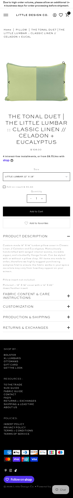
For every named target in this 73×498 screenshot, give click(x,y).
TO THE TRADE (13, 384)
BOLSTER (10, 355)
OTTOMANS (11, 361)
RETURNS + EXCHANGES (20, 400)
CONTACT (10, 394)
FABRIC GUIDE (13, 391)
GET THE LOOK (13, 367)
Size (36, 169)
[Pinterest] (6, 471)
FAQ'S (7, 397)
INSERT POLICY (14, 424)
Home (7, 29)
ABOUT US (10, 407)
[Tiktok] (16, 471)
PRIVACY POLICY (15, 427)
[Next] (64, 82)
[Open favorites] (61, 15)
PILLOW (21, 29)
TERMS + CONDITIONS (18, 430)
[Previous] (9, 82)
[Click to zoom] (64, 63)
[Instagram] (10, 471)
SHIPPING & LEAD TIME (19, 404)
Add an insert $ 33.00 (19, 187)
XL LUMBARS (12, 358)
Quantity (36, 191)
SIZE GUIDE (11, 388)
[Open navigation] (6, 15)
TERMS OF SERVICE (17, 434)
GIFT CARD (11, 364)
